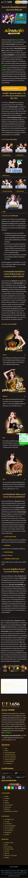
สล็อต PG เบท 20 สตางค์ (10, 855)
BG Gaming (20, 191)
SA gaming (20, 155)
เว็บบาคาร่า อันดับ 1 (9, 684)
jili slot (6, 845)
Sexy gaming (6, 155)
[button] (2, 2)
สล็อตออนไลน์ (4, 839)
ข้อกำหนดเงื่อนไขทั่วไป (9, 753)
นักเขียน (6, 750)
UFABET (3, 68)
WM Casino (6, 175)
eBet (4, 212)
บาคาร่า (4, 355)
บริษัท (5, 748)
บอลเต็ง (6, 796)
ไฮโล (4, 438)
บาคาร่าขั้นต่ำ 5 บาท (9, 819)
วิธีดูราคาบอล (7, 807)
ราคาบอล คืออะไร (8, 805)
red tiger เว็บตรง (8, 843)
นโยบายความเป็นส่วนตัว (10, 757)
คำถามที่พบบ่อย (8, 763)
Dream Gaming (7, 191)
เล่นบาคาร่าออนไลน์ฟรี (9, 826)
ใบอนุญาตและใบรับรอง (10, 759)
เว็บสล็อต (6, 858)
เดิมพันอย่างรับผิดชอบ (9, 755)
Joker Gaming (8, 847)
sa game (6, 834)
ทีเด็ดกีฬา (6, 803)
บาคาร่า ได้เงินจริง (8, 830)
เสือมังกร (5, 396)
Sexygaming (7, 832)
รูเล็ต (4, 479)
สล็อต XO (6, 853)
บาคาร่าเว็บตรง (8, 824)
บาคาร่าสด (7, 822)
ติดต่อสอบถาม (23, 443)
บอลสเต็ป (6, 798)
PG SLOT (6, 851)
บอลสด (6, 801)
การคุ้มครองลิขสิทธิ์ (9, 761)
